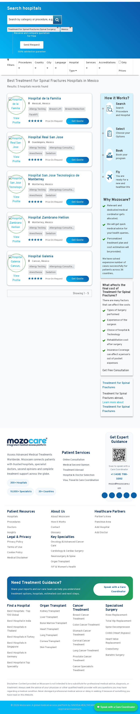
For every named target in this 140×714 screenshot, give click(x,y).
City (49, 62)
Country (39, 62)
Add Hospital (102, 527)
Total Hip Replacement (118, 621)
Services (91, 62)
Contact (55, 527)
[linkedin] (126, 495)
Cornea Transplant (50, 641)
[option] (34, 19)
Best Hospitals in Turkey (20, 636)
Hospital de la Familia (44, 99)
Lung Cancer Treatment (86, 650)
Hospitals (12, 516)
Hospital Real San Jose (45, 137)
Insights (11, 532)
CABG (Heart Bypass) (118, 633)
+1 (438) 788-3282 (119, 476)
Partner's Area (103, 516)
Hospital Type (74, 66)
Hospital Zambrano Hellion (48, 218)
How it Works (58, 521)
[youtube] (119, 495)
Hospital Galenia (40, 256)
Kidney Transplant (50, 611)
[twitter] (112, 495)
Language (60, 62)
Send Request (32, 44)
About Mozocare (60, 516)
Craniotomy (112, 649)
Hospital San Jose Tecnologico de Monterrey (53, 178)
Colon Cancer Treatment (86, 624)
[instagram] (134, 495)
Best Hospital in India (19, 621)
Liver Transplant (49, 617)
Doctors (11, 527)
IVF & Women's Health (63, 566)
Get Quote (77, 121)
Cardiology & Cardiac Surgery (67, 551)
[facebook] (105, 495)
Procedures (25, 62)
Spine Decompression (118, 627)
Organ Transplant (60, 561)
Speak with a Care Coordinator (115, 589)
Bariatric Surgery (115, 655)
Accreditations (107, 62)
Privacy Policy (15, 541)
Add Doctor (101, 532)
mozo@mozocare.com (119, 486)
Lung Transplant (49, 635)
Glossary (56, 532)
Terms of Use (14, 547)
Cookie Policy (14, 552)
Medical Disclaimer (17, 557)
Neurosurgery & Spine (63, 556)
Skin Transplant (48, 647)
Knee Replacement (116, 615)
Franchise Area (103, 521)
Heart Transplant (49, 629)
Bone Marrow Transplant (53, 623)
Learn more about (116, 407)
